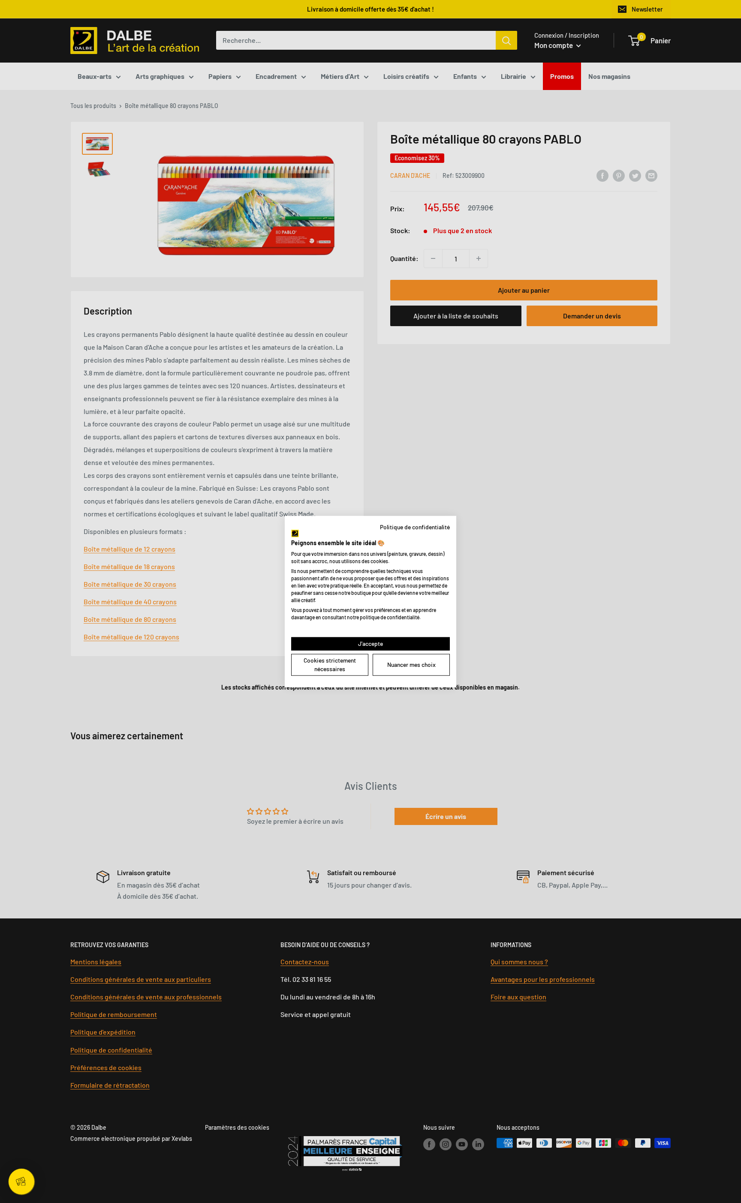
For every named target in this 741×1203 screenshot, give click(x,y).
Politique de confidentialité (415, 526)
